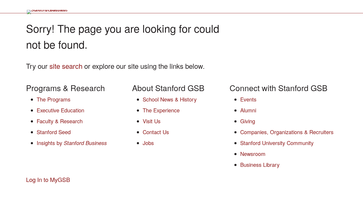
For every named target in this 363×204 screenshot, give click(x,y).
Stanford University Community (277, 143)
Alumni (248, 110)
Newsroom (252, 154)
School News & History (170, 99)
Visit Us (152, 121)
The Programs (53, 99)
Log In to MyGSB (49, 179)
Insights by (72, 143)
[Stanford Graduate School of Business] (47, 12)
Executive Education (60, 110)
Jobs (148, 143)
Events (248, 99)
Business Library (260, 164)
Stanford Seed (54, 132)
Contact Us (156, 132)
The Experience (161, 110)
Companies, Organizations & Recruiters (287, 132)
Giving (247, 121)
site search (65, 66)
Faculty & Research (60, 121)
